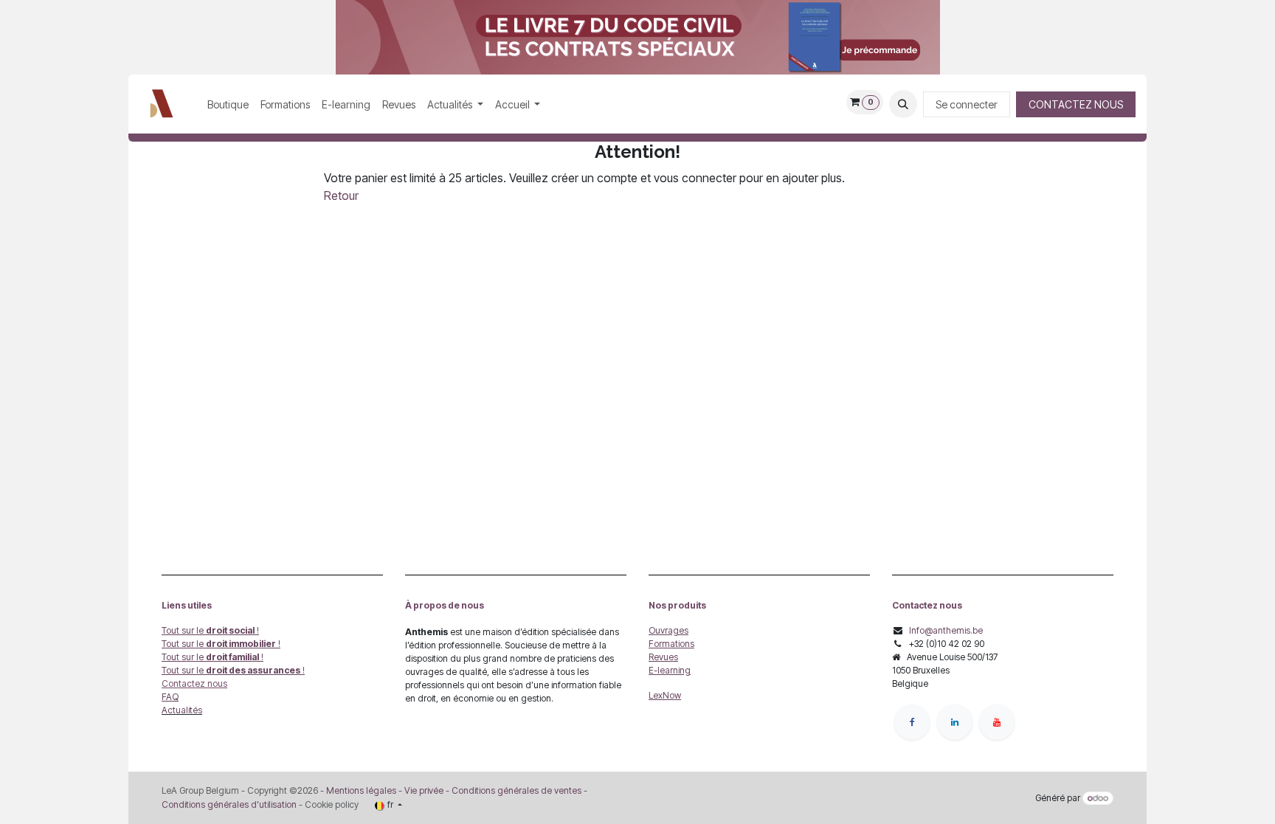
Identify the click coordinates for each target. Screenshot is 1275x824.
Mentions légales (361, 790)
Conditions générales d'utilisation (229, 804)
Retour (341, 195)
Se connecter (967, 104)
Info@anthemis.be (946, 630)
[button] (903, 104)
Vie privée (423, 790)
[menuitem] (228, 104)
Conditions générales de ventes (515, 790)
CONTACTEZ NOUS (1076, 104)
